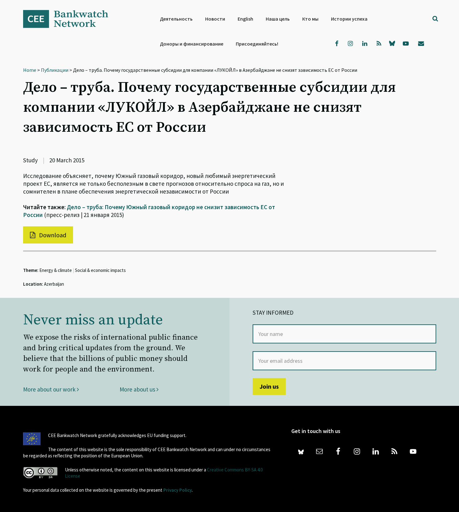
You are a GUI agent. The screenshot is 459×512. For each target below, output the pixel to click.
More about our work (50, 389)
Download (52, 235)
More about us (138, 389)
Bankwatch (70, 18)
